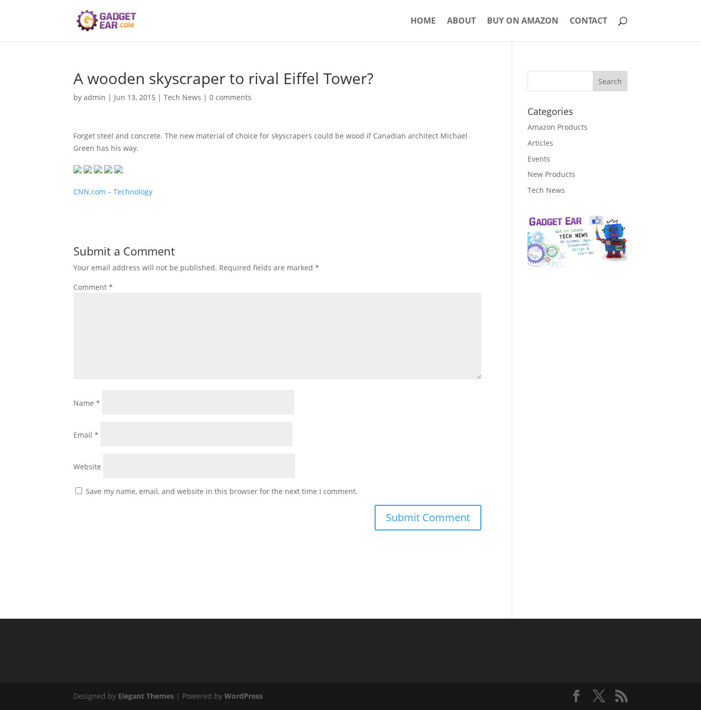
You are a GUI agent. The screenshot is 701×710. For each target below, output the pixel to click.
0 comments (230, 97)
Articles (540, 143)
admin (95, 97)
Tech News (182, 97)
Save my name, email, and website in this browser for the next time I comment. (222, 491)
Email (86, 435)
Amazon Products (558, 127)
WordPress (243, 696)
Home (423, 21)
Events (539, 159)
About (461, 21)
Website (87, 466)
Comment (93, 287)
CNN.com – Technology (112, 191)
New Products (551, 174)
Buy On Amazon (522, 21)
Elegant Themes (146, 696)
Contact (588, 21)
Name (86, 403)
